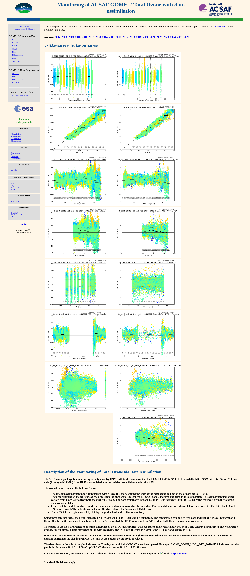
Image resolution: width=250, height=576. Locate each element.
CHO (13, 185)
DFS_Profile (16, 46)
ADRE (13, 190)
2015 (111, 37)
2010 (78, 37)
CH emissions (16, 139)
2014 (105, 37)
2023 (166, 37)
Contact (24, 224)
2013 (98, 37)
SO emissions (16, 141)
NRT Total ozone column (20, 95)
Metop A (17, 29)
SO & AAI (15, 201)
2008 (64, 37)
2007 (57, 37)
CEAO (14, 49)
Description (220, 26)
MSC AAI (15, 74)
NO (12, 183)
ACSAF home (24, 26)
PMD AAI (15, 77)
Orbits (14, 58)
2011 (84, 37)
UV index (14, 170)
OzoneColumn (17, 43)
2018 (132, 37)
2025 (179, 37)
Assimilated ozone (17, 155)
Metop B (24, 29)
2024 (173, 37)
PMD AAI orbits (18, 80)
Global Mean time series (20, 83)
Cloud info (14, 213)
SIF (12, 217)
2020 (145, 37)
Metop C (31, 29)
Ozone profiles (16, 158)
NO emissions (16, 134)
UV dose (14, 172)
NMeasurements (17, 55)
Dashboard (15, 40)
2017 (125, 37)
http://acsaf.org (179, 553)
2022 (159, 37)
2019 (139, 37)
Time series (16, 61)
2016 (118, 37)
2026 (186, 37)
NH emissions (16, 136)
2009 (71, 37)
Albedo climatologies (18, 215)
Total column (15, 153)
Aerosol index (15, 188)
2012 (91, 37)
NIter (14, 52)
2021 (152, 37)
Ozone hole (14, 157)
